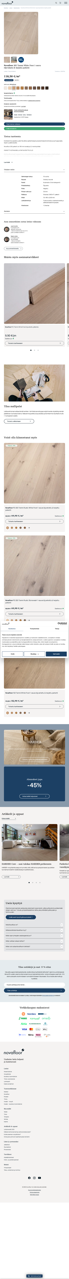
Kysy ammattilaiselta (12, 248)
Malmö (6, 1121)
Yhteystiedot (7, 1167)
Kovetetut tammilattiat (10, 1076)
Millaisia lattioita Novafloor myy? (16, 930)
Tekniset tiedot (9, 169)
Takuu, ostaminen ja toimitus (12, 1170)
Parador (6, 1096)
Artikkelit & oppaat (10, 1126)
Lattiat (5, 71)
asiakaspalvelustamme (34, 100)
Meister (6, 1092)
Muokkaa (33, 654)
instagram (34, 1178)
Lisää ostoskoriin (11, 128)
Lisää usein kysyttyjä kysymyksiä (20, 917)
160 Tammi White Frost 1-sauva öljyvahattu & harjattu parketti (31, 693)
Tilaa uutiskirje (12, 990)
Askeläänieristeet (9, 1157)
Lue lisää (23, 106)
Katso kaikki (6, 818)
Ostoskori (60, 3)
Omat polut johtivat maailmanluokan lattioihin (17, 1137)
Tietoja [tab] (57, 628)
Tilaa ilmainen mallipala (13, 124)
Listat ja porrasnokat (11, 1141)
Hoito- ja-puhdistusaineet (11, 1160)
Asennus (7, 211)
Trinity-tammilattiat (9, 1079)
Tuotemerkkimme (10, 1089)
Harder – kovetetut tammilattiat (13, 1104)
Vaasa (15, 114)
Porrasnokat (7, 1149)
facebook (29, 1178)
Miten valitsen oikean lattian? (15, 941)
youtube (39, 1178)
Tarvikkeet (8, 1154)
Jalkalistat (7, 1144)
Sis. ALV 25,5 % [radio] (8, 80)
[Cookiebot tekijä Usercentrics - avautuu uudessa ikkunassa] (59, 623)
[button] (21, 33)
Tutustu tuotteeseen (15, 343)
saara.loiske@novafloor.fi (17, 242)
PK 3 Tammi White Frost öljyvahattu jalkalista (21, 327)
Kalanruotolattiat (9, 1084)
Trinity (5, 1099)
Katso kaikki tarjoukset (30, 796)
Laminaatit (7, 1081)
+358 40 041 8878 (15, 241)
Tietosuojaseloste (34, 1192)
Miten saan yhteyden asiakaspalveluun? (18, 936)
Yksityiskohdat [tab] (34, 628)
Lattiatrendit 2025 (9, 1129)
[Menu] (66, 3)
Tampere (29, 114)
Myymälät (7, 1109)
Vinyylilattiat (7, 1074)
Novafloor (6, 1094)
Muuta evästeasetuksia (34, 1190)
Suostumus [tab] (12, 628)
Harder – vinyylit (8, 1101)
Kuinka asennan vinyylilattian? (12, 1134)
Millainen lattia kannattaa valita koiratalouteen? (17, 1132)
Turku (24, 114)
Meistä (6, 1164)
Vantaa (20, 114)
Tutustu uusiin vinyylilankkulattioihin (34, 760)
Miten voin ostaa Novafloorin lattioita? (18, 946)
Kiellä (12, 654)
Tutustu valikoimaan (14, 421)
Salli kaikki (56, 654)
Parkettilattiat (12, 71)
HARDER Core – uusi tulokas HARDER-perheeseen (26, 864)
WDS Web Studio (34, 1194)
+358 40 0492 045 (19, 231)
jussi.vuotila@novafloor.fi (17, 232)
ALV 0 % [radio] (17, 80)
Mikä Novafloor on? (12, 925)
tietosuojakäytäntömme (48, 995)
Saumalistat (7, 1147)
